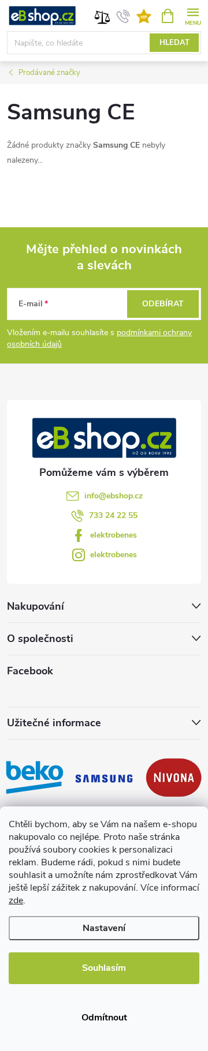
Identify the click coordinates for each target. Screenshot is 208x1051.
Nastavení (104, 928)
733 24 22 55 (113, 515)
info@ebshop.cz (113, 495)
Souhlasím (104, 968)
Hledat (174, 42)
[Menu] (192, 15)
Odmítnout (104, 1017)
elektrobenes (113, 535)
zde (16, 900)
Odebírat (163, 303)
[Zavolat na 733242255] (123, 16)
